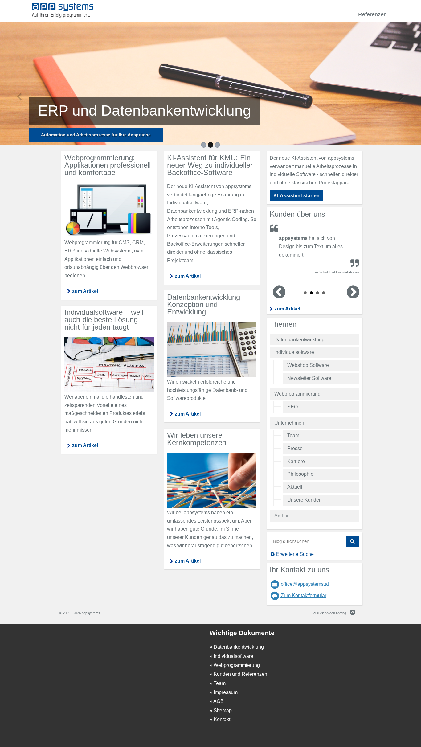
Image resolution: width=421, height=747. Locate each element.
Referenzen (372, 14)
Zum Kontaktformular (303, 595)
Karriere (296, 461)
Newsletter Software (309, 378)
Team (293, 435)
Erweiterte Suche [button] (295, 554)
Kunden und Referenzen (240, 674)
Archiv (281, 515)
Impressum (226, 692)
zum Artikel (287, 308)
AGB (218, 701)
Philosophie (300, 474)
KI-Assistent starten (296, 195)
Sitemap (223, 710)
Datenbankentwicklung (299, 339)
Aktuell (294, 487)
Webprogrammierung (297, 393)
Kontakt (222, 719)
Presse (295, 448)
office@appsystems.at (304, 584)
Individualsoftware (294, 352)
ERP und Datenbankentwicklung (144, 110)
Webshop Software (308, 365)
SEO (292, 406)
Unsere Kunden (304, 500)
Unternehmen (289, 422)
